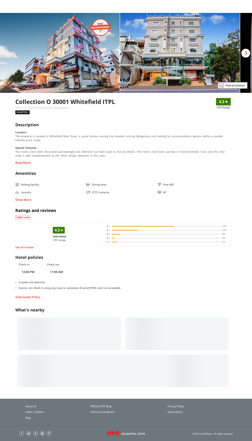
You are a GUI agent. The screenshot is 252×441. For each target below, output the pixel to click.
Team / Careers (34, 412)
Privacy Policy (176, 406)
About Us (31, 406)
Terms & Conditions (102, 412)
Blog (28, 417)
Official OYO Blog (100, 406)
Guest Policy (175, 412)
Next (245, 53)
